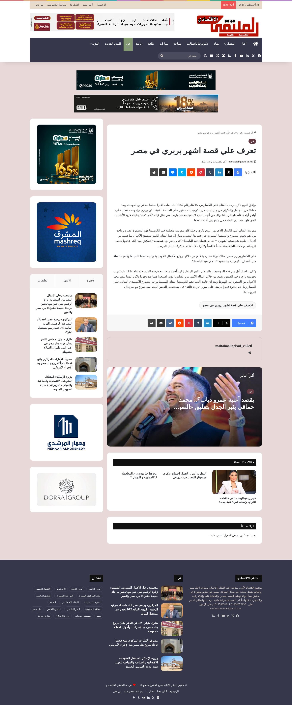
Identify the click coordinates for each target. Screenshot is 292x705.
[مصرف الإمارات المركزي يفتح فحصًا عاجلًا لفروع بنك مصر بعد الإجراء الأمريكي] (86, 364)
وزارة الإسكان (63, 616)
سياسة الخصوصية (56, 4)
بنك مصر (37, 609)
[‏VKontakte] (170, 323)
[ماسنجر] (173, 172)
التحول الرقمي (43, 595)
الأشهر (67, 280)
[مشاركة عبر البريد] (163, 172)
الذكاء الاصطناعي (70, 602)
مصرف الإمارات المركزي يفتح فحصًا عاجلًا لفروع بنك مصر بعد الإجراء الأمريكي (54, 363)
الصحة (53, 602)
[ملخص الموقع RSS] (213, 616)
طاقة (151, 43)
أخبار (244, 43)
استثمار (231, 43)
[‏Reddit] (191, 172)
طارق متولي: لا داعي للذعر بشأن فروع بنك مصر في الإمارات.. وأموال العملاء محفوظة (135, 627)
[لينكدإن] (219, 172)
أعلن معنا (88, 4)
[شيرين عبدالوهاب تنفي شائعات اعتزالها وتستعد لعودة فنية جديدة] (234, 482)
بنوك (216, 43)
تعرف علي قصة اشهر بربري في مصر (226, 305)
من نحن (39, 4)
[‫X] (229, 172)
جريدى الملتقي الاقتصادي (118, 685)
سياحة (177, 43)
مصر (99, 616)
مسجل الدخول (232, 535)
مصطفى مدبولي (83, 616)
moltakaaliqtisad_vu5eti (241, 161)
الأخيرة (91, 280)
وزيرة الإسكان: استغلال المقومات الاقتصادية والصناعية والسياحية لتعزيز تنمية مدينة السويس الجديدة (136, 662)
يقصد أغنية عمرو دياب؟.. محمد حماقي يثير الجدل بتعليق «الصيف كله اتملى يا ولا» (214, 406)
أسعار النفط (77, 589)
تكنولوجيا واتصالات (197, 43)
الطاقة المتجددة (93, 609)
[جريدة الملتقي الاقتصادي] (228, 26)
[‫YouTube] (223, 616)
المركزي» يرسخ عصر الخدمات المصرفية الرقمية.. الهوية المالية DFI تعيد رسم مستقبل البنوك (134, 609)
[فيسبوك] (238, 172)
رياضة (138, 43)
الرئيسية (101, 4)
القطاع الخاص (54, 609)
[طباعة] (154, 172)
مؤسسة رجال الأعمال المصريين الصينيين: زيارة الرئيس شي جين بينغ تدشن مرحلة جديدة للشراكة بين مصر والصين (54, 304)
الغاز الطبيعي (73, 609)
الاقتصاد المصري (43, 589)
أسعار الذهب (95, 589)
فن (128, 43)
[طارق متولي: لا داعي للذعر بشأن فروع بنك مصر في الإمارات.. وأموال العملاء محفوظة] (86, 344)
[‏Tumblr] (210, 172)
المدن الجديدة (113, 43)
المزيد (95, 43)
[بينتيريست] (201, 172)
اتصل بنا (74, 4)
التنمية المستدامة (92, 602)
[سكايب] (182, 172)
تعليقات (42, 280)
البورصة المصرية (65, 595)
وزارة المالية (44, 616)
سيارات (164, 43)
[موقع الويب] (249, 352)
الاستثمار (61, 589)
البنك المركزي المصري (89, 595)
